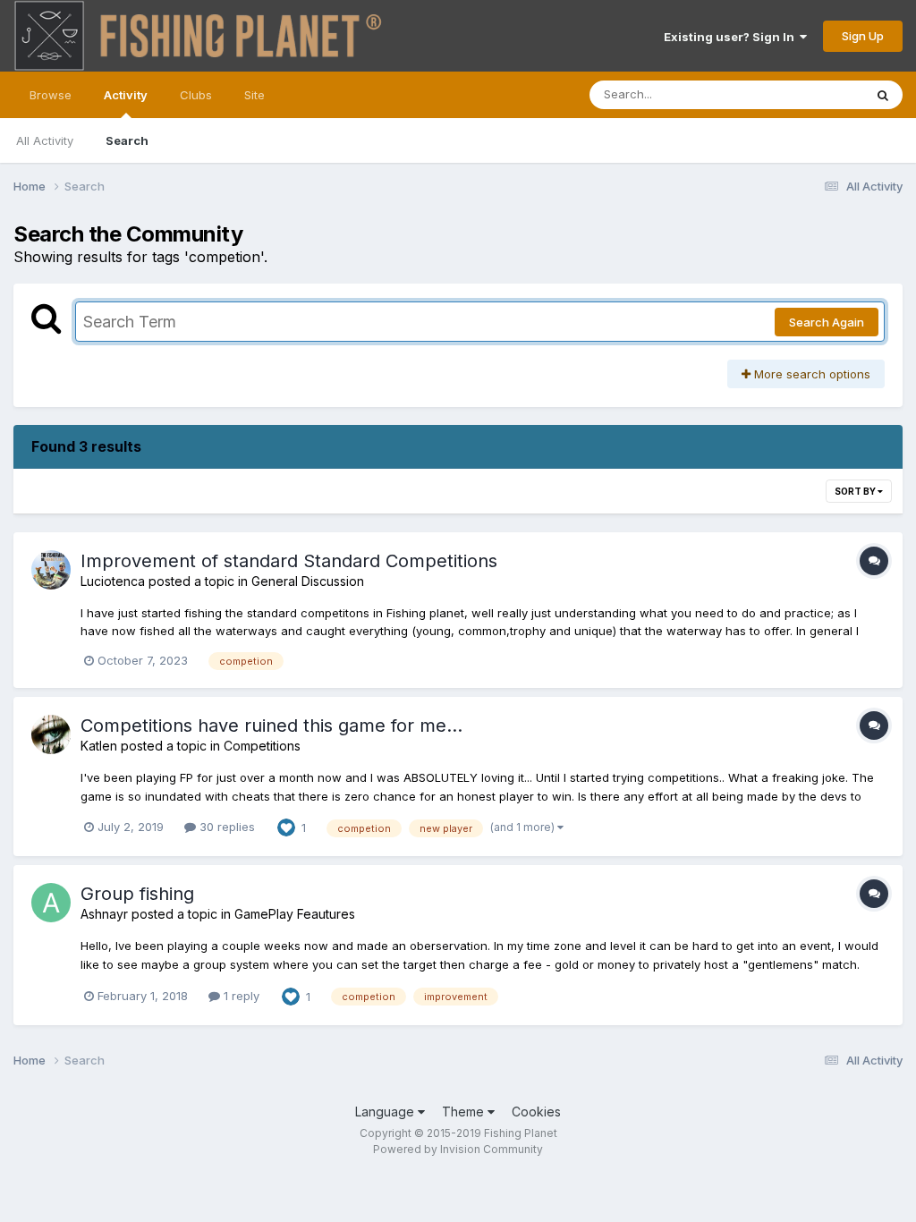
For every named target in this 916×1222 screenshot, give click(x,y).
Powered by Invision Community (458, 1149)
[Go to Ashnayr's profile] (51, 902)
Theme (465, 1111)
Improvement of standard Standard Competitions (289, 561)
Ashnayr (104, 913)
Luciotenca (113, 581)
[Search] (883, 95)
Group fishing (137, 893)
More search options (810, 374)
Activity (126, 95)
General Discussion (307, 581)
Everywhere (807, 94)
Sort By (856, 491)
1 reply (239, 996)
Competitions (262, 745)
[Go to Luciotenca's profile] (51, 570)
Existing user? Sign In (732, 37)
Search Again (826, 322)
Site (254, 95)
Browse (51, 95)
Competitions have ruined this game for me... (271, 725)
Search (127, 140)
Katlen (99, 745)
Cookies (536, 1111)
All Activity (44, 140)
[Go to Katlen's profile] (51, 734)
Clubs (196, 95)
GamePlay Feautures (294, 913)
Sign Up (863, 36)
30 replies (225, 826)
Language (386, 1111)
